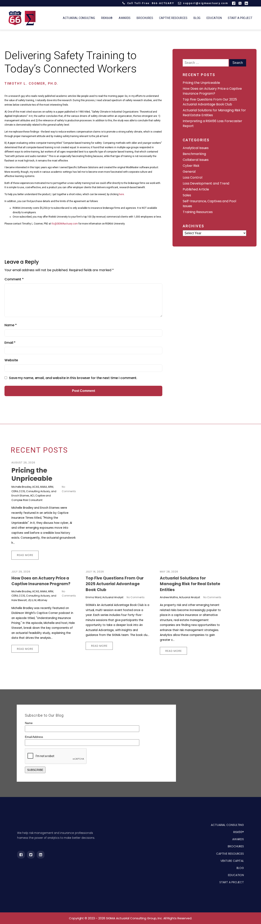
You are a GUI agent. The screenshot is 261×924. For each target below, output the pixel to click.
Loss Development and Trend (206, 183)
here (121, 194)
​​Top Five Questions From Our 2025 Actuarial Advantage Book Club (210, 102)
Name (10, 325)
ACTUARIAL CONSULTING (227, 825)
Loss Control (192, 177)
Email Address (34, 736)
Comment (14, 279)
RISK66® (238, 832)
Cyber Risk (191, 165)
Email (9, 342)
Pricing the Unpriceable (201, 82)
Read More (25, 555)
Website (11, 360)
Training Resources (198, 212)
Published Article (196, 189)
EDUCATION (236, 875)
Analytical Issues (196, 148)
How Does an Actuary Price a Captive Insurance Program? (212, 91)
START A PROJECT (231, 882)
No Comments (136, 597)
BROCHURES (236, 846)
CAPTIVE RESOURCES (230, 854)
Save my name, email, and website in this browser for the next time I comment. (73, 378)
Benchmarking (194, 153)
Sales (187, 195)
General (189, 171)
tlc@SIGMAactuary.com (65, 223)
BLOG (240, 868)
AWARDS (238, 839)
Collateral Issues (196, 159)
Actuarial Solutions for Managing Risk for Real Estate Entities (190, 584)
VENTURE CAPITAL (232, 861)
